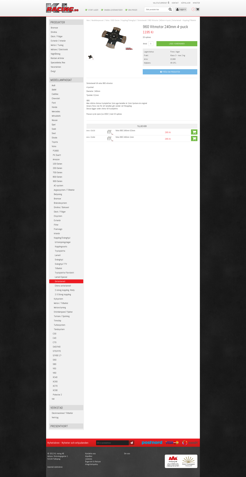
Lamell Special (61, 276)
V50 (54, 368)
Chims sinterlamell (63, 285)
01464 (93, 137)
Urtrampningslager (63, 242)
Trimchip (57, 320)
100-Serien (57, 163)
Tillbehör (58, 268)
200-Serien (57, 168)
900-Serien (57, 181)
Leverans (88, 459)
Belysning (58, 194)
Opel (53, 124)
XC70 (55, 385)
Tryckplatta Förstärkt (64, 272)
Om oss (127, 453)
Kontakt (175, 3)
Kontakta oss (90, 453)
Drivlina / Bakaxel (61, 207)
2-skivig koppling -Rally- (65, 290)
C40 (54, 337)
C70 (54, 342)
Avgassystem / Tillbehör (64, 189)
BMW (54, 89)
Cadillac (55, 94)
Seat (54, 133)
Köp (194, 132)
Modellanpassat (98, 20)
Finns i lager (175, 51)
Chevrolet (56, 98)
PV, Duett (57, 154)
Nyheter (196, 3)
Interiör (57, 233)
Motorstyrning (60, 307)
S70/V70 (57, 351)
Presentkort (59, 426)
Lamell (57, 255)
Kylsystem (58, 298)
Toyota (55, 141)
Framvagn (58, 229)
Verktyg (55, 417)
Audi (53, 85)
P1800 (56, 150)
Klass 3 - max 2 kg (177, 55)
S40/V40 (56, 346)
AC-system (58, 185)
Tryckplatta (60, 250)
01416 (93, 130)
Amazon (56, 159)
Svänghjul (59, 259)
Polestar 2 (57, 394)
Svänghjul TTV (61, 263)
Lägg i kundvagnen (176, 43)
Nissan (55, 120)
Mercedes (56, 111)
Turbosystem (59, 324)
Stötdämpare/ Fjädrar (63, 311)
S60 (54, 359)
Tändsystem (59, 329)
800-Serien (57, 176)
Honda (54, 107)
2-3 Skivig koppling (63, 294)
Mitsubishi (56, 115)
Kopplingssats (61, 246)
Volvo (54, 146)
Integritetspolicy (91, 464)
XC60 (55, 381)
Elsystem (58, 215)
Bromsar (57, 198)
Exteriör (57, 220)
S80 (54, 364)
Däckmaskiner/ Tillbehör (62, 413)
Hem (88, 20)
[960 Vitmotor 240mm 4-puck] (114, 49)
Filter (56, 224)
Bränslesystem (60, 202)
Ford (54, 102)
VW (53, 398)
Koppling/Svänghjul (62, 237)
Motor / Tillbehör (61, 303)
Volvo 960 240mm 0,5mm (125, 130)
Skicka (131, 442)
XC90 (55, 390)
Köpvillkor (185, 3)
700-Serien (57, 172)
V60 (54, 372)
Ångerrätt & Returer (93, 461)
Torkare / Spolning (62, 316)
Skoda (54, 137)
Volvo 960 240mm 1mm (125, 137)
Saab (54, 128)
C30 (54, 333)
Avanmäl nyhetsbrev (55, 467)
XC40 (55, 377)
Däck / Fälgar (60, 211)
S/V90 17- (57, 355)
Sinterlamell (141, 20)
